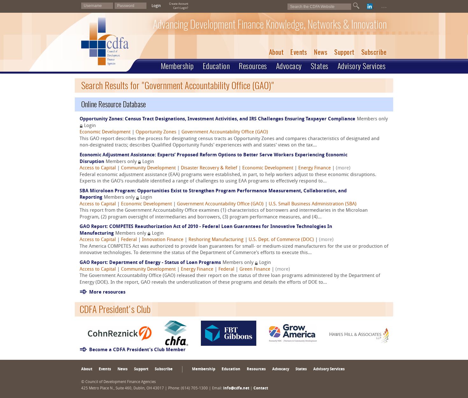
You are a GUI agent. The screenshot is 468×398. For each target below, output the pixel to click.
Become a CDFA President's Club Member (137, 350)
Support (344, 52)
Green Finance (254, 269)
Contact (260, 388)
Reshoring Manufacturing (216, 240)
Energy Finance (314, 168)
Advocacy (289, 66)
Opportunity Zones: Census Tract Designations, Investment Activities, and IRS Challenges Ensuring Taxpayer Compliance (217, 119)
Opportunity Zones (156, 132)
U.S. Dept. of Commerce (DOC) (281, 240)
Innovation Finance (162, 240)
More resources (107, 292)
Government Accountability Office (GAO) (224, 132)
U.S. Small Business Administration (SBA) (313, 204)
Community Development (148, 168)
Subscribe (374, 52)
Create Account (178, 4)
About (276, 52)
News (320, 52)
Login (156, 6)
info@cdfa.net (236, 388)
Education (216, 66)
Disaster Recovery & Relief (209, 168)
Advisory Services (361, 66)
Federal (129, 240)
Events (298, 52)
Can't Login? (180, 8)
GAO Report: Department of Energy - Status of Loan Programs (150, 262)
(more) (343, 168)
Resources (253, 66)
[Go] (356, 6)
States (320, 66)
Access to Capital (98, 168)
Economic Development (105, 132)
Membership (177, 66)
